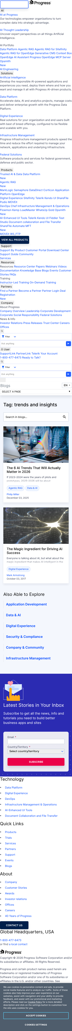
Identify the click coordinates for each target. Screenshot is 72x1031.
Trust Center (51, 323)
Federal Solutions (11, 154)
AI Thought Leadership (14, 30)
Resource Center (24, 266)
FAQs (13, 274)
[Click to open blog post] (36, 444)
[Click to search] (64, 417)
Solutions (7, 73)
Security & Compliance (24, 637)
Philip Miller (13, 494)
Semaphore (21, 190)
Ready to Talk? (31, 357)
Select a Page (11, 391)
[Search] (2, 331)
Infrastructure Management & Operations (43, 206)
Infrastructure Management (17, 135)
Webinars (51, 266)
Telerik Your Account (44, 353)
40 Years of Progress (18, 916)
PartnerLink (23, 353)
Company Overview (12, 311)
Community (26, 254)
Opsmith (5, 63)
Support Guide (9, 254)
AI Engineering (9, 69)
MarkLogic (6, 190)
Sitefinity (29, 198)
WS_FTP (15, 234)
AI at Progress (9, 14)
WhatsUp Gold (45, 210)
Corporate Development (55, 311)
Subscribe (36, 761)
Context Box (64, 53)
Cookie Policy (35, 1002)
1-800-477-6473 (10, 357)
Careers (65, 323)
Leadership (32, 311)
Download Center (58, 250)
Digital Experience (11, 116)
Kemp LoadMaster (23, 210)
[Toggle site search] (2, 361)
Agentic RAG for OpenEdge (17, 53)
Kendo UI (50, 198)
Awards (9, 893)
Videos (62, 266)
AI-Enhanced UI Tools (13, 218)
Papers (40, 266)
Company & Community (25, 647)
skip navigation (14, 4)
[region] (36, 1007)
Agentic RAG (26, 49)
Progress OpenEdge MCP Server (50, 57)
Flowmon (5, 210)
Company (7, 302)
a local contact (18, 944)
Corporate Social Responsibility (19, 315)
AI (2, 10)
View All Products (14, 239)
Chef (14, 206)
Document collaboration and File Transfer (35, 222)
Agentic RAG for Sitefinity (51, 49)
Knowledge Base (30, 270)
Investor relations (16, 899)
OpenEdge (18, 194)
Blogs (45, 270)
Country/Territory (18, 747)
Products (6, 170)
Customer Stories (16, 887)
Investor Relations (11, 323)
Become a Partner (30, 290)
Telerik (39, 198)
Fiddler (53, 218)
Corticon (48, 190)
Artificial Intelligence (13, 77)
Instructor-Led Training (14, 282)
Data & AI (32, 488)
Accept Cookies (36, 1015)
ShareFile (62, 198)
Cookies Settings (36, 1024)
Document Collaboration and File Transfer (31, 815)
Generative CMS (45, 53)
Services (5, 258)
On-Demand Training (43, 282)
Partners (6, 286)
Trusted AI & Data (11, 174)
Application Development (26, 604)
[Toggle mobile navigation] (3, 380)
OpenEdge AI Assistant (14, 57)
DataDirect (36, 190)
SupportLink (7, 353)
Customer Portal (36, 250)
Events (54, 270)
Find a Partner (9, 290)
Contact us (14, 925)
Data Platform (8, 49)
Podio (3, 202)
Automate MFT (15, 228)
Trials (8, 837)
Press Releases (32, 323)
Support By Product (12, 250)
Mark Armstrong (15, 575)
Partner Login (50, 290)
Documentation (9, 270)
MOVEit (12, 202)
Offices (4, 327)
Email (11, 737)
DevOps (5, 206)
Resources (7, 262)
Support (6, 246)
